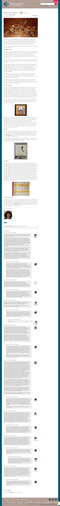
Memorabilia (12, 14)
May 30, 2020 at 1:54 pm (7, 300)
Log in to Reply (14, 232)
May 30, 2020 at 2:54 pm (9, 309)
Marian (35, 284)
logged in (11, 492)
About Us (7, 499)
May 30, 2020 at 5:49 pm (11, 319)
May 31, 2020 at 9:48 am (9, 396)
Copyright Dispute (29, 502)
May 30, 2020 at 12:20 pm (7, 279)
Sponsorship (37, 502)
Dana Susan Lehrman (35, 305)
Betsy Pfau (35, 364)
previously (9, 135)
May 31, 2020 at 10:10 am (9, 447)
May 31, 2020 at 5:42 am (7, 360)
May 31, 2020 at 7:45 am (7, 410)
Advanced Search (44, 6)
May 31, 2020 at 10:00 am (9, 424)
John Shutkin (35, 329)
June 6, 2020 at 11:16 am (9, 479)
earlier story (16, 203)
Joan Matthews (35, 471)
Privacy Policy (20, 502)
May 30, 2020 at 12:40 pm (9, 261)
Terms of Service (11, 502)
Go (55, 3)
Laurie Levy (35, 415)
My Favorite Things (10, 13)
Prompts (12, 499)
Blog (22, 499)
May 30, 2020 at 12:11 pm (7, 232)
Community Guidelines (47, 502)
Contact (56, 502)
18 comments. (34, 15)
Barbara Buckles (35, 237)
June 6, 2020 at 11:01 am (7, 466)
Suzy (19, 13)
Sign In (55, 1)
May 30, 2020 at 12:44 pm (9, 289)
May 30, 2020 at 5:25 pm (9, 344)
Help (26, 499)
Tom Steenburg (36, 440)
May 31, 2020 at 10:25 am (11, 456)
